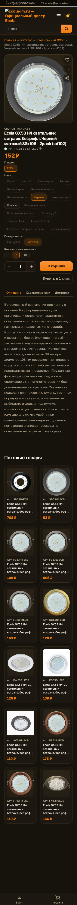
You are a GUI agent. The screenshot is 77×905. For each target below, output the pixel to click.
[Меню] (58, 16)
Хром (10, 181)
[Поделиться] (67, 78)
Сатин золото (59, 197)
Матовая (32, 242)
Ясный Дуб (49, 213)
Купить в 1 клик (56, 278)
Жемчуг (12, 205)
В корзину (56, 266)
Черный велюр (60, 229)
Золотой (26, 181)
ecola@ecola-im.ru (58, 3)
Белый (64, 181)
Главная (10, 40)
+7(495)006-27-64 (22, 3)
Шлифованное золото (21, 213)
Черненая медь (17, 197)
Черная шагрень (34, 205)
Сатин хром (45, 181)
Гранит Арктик (40, 221)
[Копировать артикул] (40, 148)
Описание (13, 292)
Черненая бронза (42, 189)
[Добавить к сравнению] (67, 69)
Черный (39, 197)
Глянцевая (14, 242)
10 (25, 255)
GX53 (10, 168)
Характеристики (38, 292)
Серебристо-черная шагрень (25, 229)
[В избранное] (67, 60)
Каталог (26, 40)
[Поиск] (66, 29)
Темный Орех (15, 221)
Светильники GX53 (50, 40)
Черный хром (15, 189)
